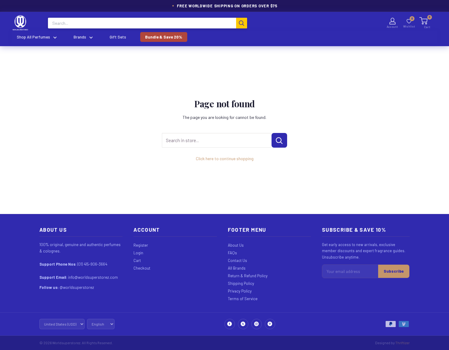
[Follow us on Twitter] (243, 324)
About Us (236, 245)
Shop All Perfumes (33, 36)
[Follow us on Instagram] (256, 324)
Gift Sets (118, 36)
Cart (137, 260)
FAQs (232, 252)
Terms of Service (242, 298)
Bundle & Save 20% (163, 36)
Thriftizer (402, 343)
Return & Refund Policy (248, 275)
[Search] (241, 23)
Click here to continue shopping (225, 158)
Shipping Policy (241, 283)
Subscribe (394, 271)
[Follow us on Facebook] (229, 324)
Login (138, 252)
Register (140, 245)
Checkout (141, 268)
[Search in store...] (279, 140)
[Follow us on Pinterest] (270, 324)
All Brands (237, 268)
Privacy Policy (240, 291)
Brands (80, 36)
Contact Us (237, 260)
